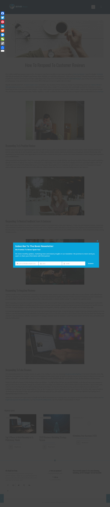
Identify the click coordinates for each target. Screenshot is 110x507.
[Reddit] (2, 30)
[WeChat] (2, 39)
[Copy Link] (2, 43)
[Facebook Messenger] (2, 35)
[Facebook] (2, 13)
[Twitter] (2, 17)
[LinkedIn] (2, 26)
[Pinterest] (2, 22)
